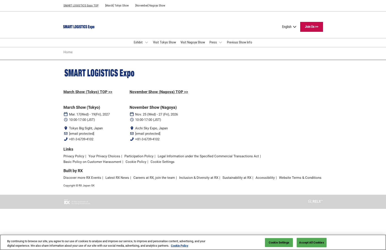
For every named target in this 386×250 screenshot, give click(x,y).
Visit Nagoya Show (192, 42)
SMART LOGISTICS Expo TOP (81, 5)
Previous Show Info (239, 42)
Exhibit (138, 42)
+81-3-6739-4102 (81, 139)
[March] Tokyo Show (117, 5)
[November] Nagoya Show (150, 5)
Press (214, 42)
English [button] (287, 27)
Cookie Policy (179, 245)
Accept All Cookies (311, 242)
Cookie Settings (279, 242)
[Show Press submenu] (221, 42)
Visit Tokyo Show (164, 42)
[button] (311, 27)
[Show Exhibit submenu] (147, 42)
